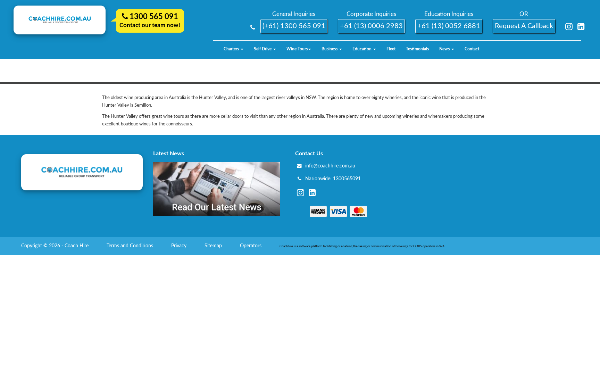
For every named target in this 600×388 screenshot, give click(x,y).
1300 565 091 (153, 16)
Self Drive (263, 49)
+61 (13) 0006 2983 (371, 26)
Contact (472, 49)
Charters (232, 49)
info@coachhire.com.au (330, 166)
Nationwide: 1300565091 (333, 178)
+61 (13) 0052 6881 (448, 26)
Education (362, 49)
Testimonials (417, 49)
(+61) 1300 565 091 (293, 26)
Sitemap (214, 245)
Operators (251, 245)
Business (330, 49)
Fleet (390, 49)
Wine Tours (297, 49)
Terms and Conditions (131, 245)
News (445, 49)
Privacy (179, 245)
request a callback (524, 26)
